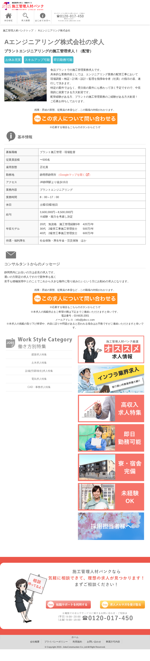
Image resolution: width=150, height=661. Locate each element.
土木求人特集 (39, 362)
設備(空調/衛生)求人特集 (39, 370)
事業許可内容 (113, 642)
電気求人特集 (39, 378)
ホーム (75, 637)
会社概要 (34, 642)
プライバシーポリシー (56, 642)
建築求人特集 (39, 354)
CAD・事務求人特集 (39, 387)
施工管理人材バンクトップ (18, 30)
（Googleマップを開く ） (74, 174)
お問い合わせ (94, 642)
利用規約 (77, 642)
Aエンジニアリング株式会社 (54, 30)
